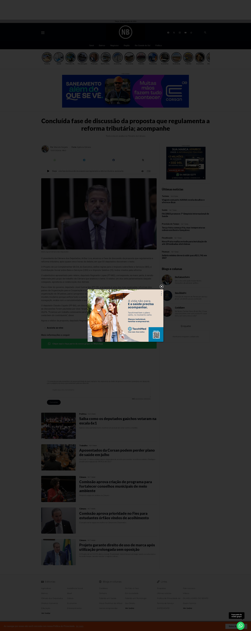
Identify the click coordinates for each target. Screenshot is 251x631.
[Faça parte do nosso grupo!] (240, 624)
